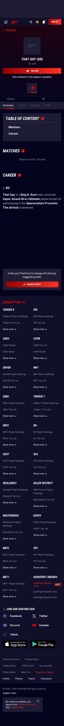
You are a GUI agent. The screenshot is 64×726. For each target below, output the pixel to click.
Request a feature (45, 672)
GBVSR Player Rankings (14, 374)
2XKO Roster (9, 345)
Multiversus (11, 515)
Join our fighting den (20, 609)
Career (13, 133)
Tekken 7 (39, 396)
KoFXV (37, 515)
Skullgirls (9, 483)
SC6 (35, 454)
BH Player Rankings (43, 432)
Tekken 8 (8, 309)
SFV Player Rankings (43, 555)
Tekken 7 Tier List (41, 409)
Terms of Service (11, 659)
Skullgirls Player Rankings (15, 490)
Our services (45, 666)
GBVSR (7, 367)
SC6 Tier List (39, 467)
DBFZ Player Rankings (14, 432)
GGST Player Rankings (14, 461)
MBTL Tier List (10, 561)
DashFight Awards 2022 (45, 597)
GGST (6, 454)
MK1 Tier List (39, 380)
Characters (46, 678)
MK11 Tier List (10, 590)
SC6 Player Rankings (43, 461)
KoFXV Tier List (40, 528)
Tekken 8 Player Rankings (15, 316)
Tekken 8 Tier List (11, 323)
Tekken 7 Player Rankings (45, 403)
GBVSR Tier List (10, 380)
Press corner (9, 672)
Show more (8, 329)
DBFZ (6, 425)
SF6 (35, 309)
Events (6, 678)
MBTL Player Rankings (14, 555)
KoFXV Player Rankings (44, 522)
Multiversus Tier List (13, 532)
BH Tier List (39, 438)
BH (35, 425)
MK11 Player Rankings (14, 583)
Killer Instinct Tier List (44, 500)
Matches (14, 127)
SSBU (6, 396)
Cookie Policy (9, 666)
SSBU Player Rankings (14, 403)
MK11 (6, 577)
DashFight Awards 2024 (42, 584)
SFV (35, 548)
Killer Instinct (43, 483)
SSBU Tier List (10, 409)
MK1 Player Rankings (43, 374)
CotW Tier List (40, 345)
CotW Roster (39, 352)
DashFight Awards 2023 (45, 591)
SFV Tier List (39, 561)
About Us (25, 672)
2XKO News (8, 352)
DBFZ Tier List (10, 438)
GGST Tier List (10, 467)
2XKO (6, 338)
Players (19, 678)
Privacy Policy (32, 659)
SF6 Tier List (39, 323)
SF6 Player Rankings (43, 316)
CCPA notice (28, 666)
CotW (36, 338)
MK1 (36, 367)
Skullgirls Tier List (11, 496)
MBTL (6, 548)
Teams (31, 678)
